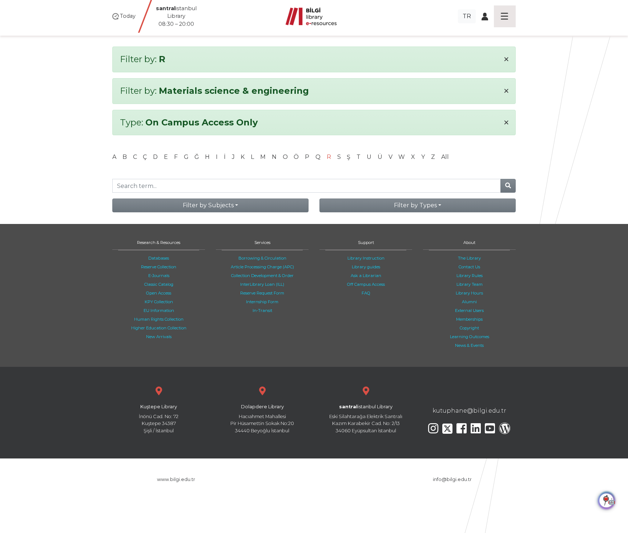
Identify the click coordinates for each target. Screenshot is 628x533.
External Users (469, 310)
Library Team (469, 284)
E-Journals (158, 275)
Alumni (469, 301)
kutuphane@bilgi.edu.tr (469, 410)
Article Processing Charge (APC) (262, 266)
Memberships (469, 319)
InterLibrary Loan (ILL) (262, 284)
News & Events (469, 345)
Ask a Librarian (366, 275)
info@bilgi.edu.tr (452, 479)
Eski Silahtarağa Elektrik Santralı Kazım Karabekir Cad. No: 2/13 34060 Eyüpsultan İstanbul (365, 418)
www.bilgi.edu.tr (176, 479)
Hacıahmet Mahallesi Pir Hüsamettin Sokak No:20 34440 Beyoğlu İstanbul (262, 418)
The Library (469, 258)
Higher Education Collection (158, 327)
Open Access (158, 293)
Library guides (366, 266)
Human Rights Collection (159, 319)
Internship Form (262, 301)
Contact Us (469, 266)
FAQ (366, 293)
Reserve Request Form (262, 293)
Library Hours (469, 293)
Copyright (469, 327)
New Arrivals (159, 336)
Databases (158, 258)
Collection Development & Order (262, 275)
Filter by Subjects (208, 205)
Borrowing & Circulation (262, 258)
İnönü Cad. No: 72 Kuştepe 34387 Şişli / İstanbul (158, 418)
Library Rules (469, 275)
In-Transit (262, 310)
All (445, 156)
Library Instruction (366, 258)
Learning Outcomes (469, 336)
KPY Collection (159, 301)
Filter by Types (415, 205)
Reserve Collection (158, 266)
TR (467, 16)
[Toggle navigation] (505, 16)
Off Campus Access (366, 284)
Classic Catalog (158, 284)
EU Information (159, 310)
